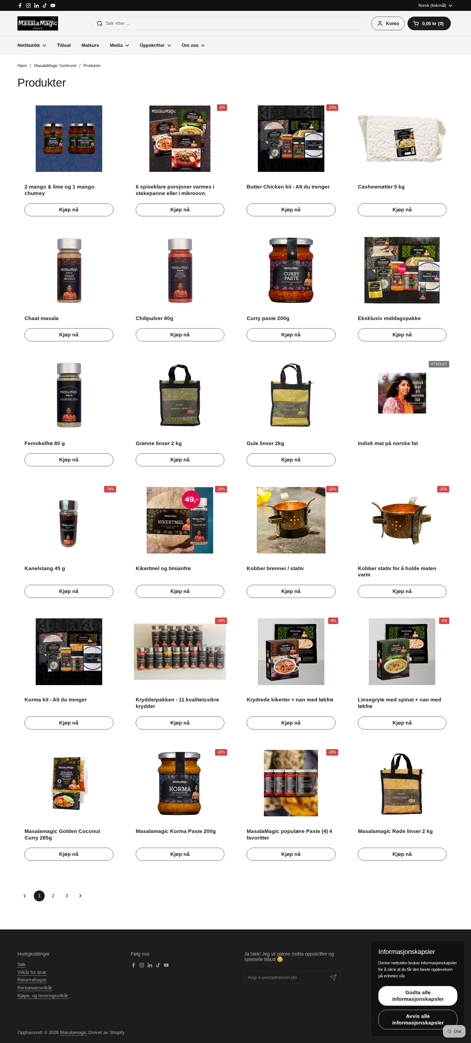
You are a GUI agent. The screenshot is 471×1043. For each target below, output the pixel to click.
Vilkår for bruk (31, 972)
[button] (429, 23)
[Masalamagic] (37, 23)
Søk (21, 964)
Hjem (22, 65)
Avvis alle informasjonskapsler (418, 1019)
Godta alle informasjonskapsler (418, 996)
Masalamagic (73, 1032)
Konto (392, 23)
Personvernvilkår (34, 987)
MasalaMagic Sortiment (55, 65)
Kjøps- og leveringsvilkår (42, 995)
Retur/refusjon (31, 980)
